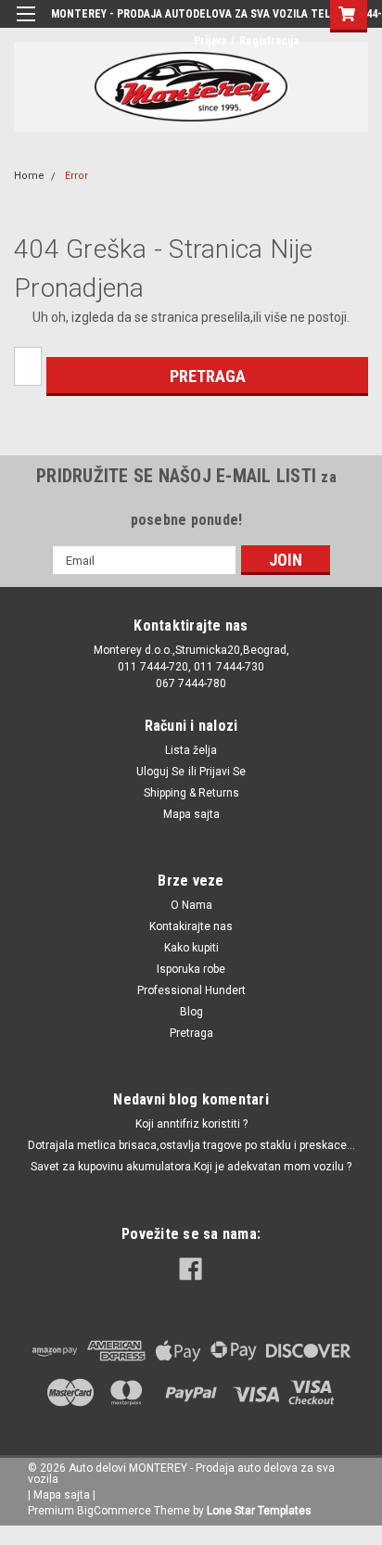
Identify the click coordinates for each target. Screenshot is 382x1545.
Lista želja (191, 750)
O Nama (191, 905)
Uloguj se (160, 771)
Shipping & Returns (191, 792)
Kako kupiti (191, 947)
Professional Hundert (191, 990)
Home (29, 176)
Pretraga (191, 1033)
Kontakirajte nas (191, 926)
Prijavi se (222, 771)
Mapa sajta (191, 814)
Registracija (269, 40)
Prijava (210, 40)
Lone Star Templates (259, 1510)
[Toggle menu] (25, 25)
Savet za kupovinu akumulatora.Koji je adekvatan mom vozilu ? (191, 1166)
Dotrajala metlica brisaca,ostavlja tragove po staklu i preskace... (191, 1145)
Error (76, 176)
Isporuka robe (191, 969)
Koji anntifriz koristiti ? (191, 1123)
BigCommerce (114, 1510)
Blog (191, 1011)
